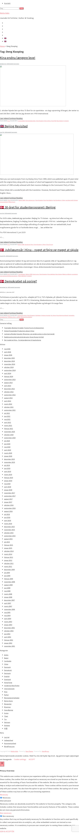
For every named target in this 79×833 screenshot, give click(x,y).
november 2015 (9, 530)
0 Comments (15, 64)
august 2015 (8, 539)
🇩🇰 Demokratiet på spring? (18, 281)
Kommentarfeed (10, 743)
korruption (71, 315)
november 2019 (9, 462)
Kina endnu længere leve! (17, 58)
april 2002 (7, 637)
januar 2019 (8, 481)
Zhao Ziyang (11, 202)
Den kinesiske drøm (30, 121)
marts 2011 (8, 566)
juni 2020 (7, 444)
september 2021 (10, 410)
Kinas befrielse (51, 274)
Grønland (7, 679)
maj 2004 (7, 615)
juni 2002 (7, 634)
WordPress (45, 751)
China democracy (30, 200)
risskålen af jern (12, 317)
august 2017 (8, 499)
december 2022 (9, 389)
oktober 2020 (8, 435)
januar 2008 (8, 597)
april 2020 (7, 450)
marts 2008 (8, 594)
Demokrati (8, 670)
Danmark (7, 667)
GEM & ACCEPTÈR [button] (7, 831)
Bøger (6, 658)
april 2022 (7, 401)
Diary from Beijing (48, 200)
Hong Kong (8, 682)
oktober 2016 (8, 505)
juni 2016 (7, 517)
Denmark (7, 673)
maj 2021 (7, 419)
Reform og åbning (66, 274)
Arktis (6, 655)
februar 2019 (8, 478)
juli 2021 (7, 413)
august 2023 (8, 383)
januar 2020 (8, 456)
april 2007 (7, 603)
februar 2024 (8, 376)
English (6, 676)
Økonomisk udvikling (26, 317)
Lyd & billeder (9, 26)
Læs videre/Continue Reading (11, 118)
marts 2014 (8, 554)
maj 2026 (7, 349)
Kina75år (53, 121)
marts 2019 (8, 475)
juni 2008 (7, 588)
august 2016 (8, 511)
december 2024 (9, 361)
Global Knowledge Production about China (19, 331)
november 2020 (9, 432)
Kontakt (7, 3)
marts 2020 (8, 453)
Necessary (6, 798)
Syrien (6, 713)
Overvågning (8, 710)
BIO (5, 35)
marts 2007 (8, 606)
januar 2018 (8, 490)
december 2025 (9, 358)
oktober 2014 (8, 551)
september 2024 (10, 370)
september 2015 (10, 536)
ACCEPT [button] (32, 759)
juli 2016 (7, 514)
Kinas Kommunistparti (62, 315)
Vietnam (7, 722)
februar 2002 (8, 640)
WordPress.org (9, 746)
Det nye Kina (47, 121)
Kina (8, 121)
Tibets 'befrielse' (22, 276)
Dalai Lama (36, 274)
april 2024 (7, 373)
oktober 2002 (8, 631)
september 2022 (10, 395)
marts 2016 (8, 524)
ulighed (18, 317)
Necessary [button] (4, 794)
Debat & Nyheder (10, 23)
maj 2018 (7, 484)
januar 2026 (8, 355)
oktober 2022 (8, 392)
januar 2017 (8, 502)
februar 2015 (8, 545)
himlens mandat (45, 315)
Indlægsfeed (8, 740)
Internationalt (9, 689)
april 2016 (7, 520)
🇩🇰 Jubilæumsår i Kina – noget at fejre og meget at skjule (39, 250)
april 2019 (7, 471)
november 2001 (9, 646)
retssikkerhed (3, 317)
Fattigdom (38, 315)
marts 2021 (8, 425)
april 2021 (7, 422)
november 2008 (9, 582)
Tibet (6, 716)
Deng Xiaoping (40, 121)
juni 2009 (7, 576)
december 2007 (9, 600)
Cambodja (7, 661)
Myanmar (7, 707)
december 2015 (9, 527)
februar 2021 (8, 429)
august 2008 (8, 585)
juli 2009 (7, 573)
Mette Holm (4, 13)
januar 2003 (8, 625)
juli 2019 (7, 465)
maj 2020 (7, 447)
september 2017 (10, 496)
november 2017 (9, 493)
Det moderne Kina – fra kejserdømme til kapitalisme (22, 340)
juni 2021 (7, 416)
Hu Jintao (53, 315)
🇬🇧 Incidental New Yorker (14, 41)
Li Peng (63, 200)
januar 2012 (8, 560)
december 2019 (9, 459)
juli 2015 (7, 542)
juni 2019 (7, 468)
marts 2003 (8, 622)
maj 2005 (7, 612)
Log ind (6, 737)
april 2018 (7, 487)
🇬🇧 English (8, 38)
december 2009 (9, 570)
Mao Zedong (60, 121)
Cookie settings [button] (20, 759)
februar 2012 (8, 557)
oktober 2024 (8, 367)
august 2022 (8, 398)
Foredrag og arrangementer (15, 29)
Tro (5, 719)
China (9, 200)
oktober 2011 (8, 563)
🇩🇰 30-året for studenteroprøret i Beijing (28, 207)
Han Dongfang (57, 200)
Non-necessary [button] (5, 813)
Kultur (6, 695)
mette (10, 64)
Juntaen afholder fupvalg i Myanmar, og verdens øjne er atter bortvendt (29, 334)
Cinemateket (21, 121)
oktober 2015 (8, 533)
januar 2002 (8, 643)
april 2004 (7, 619)
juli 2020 (7, 441)
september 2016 (10, 508)
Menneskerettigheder (11, 698)
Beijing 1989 (22, 200)
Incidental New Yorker (11, 686)
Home (2, 46)
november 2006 (9, 609)
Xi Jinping (66, 121)
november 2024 (9, 364)
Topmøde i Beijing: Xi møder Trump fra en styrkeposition (24, 328)
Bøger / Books (9, 32)
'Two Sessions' (21, 274)
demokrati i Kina (29, 244)
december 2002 (9, 628)
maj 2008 (7, 591)
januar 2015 (8, 548)
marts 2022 (8, 404)
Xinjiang (7, 725)
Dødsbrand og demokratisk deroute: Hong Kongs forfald (24, 337)
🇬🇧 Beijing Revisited (14, 126)
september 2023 (10, 379)
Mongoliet (8, 704)
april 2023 (7, 386)
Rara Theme (29, 751)
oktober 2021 (8, 407)
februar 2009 (8, 579)
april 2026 (7, 352)
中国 (5, 728)
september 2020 (10, 438)
